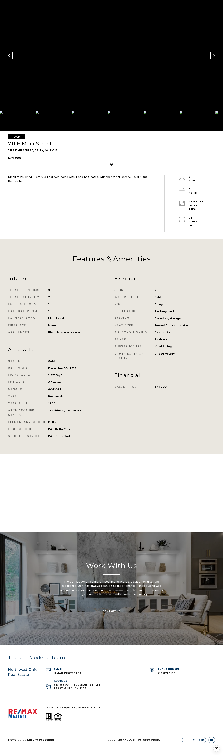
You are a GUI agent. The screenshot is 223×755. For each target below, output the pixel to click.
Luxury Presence (40, 739)
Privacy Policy (149, 739)
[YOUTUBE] (211, 740)
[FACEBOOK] (185, 740)
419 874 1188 (166, 673)
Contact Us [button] (112, 611)
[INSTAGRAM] (194, 740)
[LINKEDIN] (202, 740)
